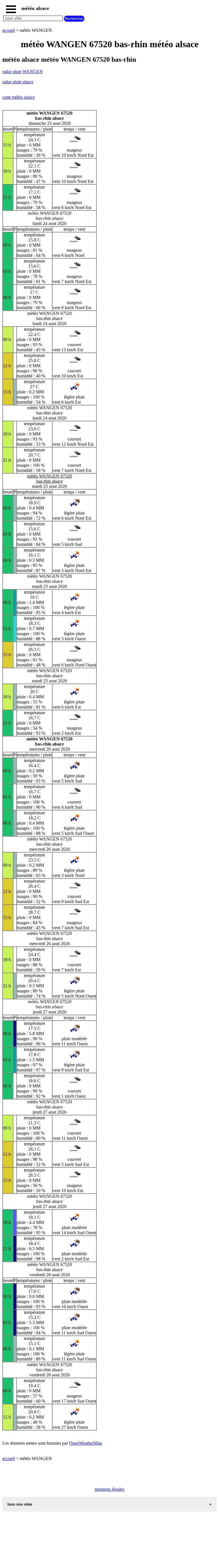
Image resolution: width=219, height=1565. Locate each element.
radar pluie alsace (17, 81)
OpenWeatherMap (85, 1443)
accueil (8, 30)
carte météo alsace (18, 97)
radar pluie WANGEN (22, 71)
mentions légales (109, 1489)
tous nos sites (19, 1504)
